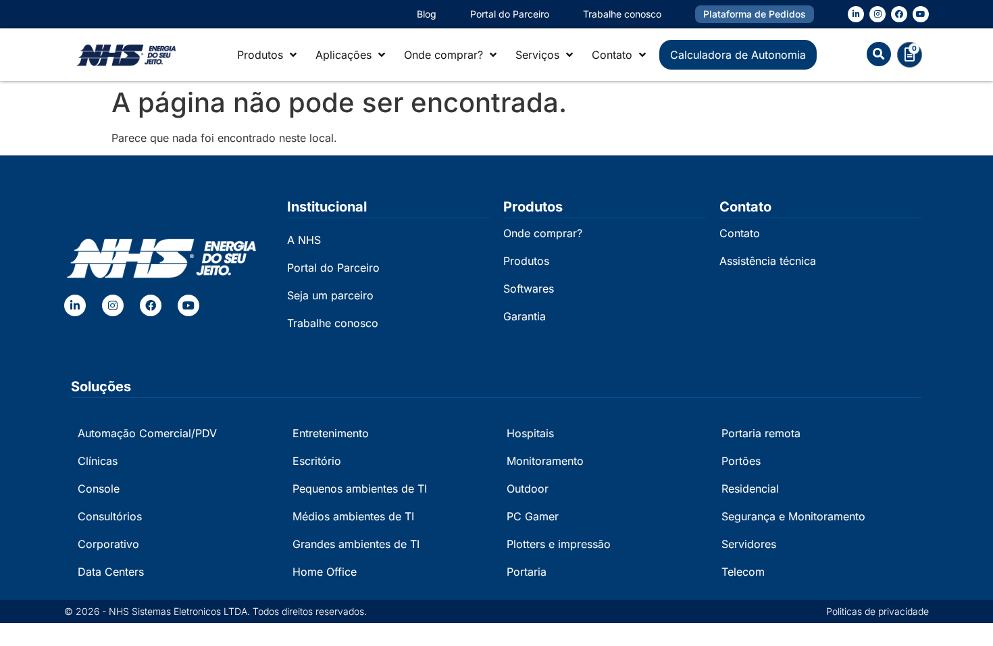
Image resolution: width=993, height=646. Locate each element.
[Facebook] (899, 14)
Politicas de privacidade (877, 611)
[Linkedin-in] (856, 14)
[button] (879, 54)
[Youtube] (921, 14)
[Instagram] (877, 14)
